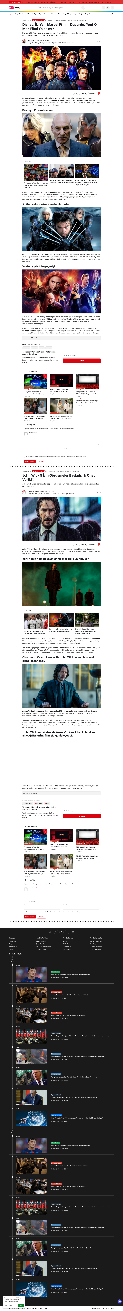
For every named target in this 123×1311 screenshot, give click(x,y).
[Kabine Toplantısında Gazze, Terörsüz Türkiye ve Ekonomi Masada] (61, 1096)
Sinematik (55, 333)
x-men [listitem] (49, 348)
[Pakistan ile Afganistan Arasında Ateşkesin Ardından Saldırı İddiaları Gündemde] (61, 1055)
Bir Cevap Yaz (30, 425)
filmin (37, 643)
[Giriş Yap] (112, 8)
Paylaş (112, 1308)
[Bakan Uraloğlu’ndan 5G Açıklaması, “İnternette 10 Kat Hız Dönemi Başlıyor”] (61, 1117)
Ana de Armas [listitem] (28, 803)
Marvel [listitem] (34, 348)
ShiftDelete (33, 793)
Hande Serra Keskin (34, 491)
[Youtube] (61, 932)
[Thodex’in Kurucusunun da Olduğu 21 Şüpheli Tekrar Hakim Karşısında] (61, 176)
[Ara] (103, 8)
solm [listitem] (41, 348)
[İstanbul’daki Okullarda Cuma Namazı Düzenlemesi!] (61, 1014)
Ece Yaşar (30, 40)
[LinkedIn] (73, 932)
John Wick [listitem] (38, 803)
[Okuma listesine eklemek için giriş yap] (99, 93)
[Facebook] (67, 932)
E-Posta (65, 448)
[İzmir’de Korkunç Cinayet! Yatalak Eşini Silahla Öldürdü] (61, 994)
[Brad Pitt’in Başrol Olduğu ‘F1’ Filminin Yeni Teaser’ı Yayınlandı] (36, 624)
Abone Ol (82, 360)
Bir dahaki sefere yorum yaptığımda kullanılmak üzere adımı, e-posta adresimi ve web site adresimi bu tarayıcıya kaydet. (56, 456)
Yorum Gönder (29, 461)
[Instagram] (50, 932)
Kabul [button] (20, 1305)
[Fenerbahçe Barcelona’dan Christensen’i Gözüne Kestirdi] (61, 969)
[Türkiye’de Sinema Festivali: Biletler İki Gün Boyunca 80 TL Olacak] (87, 385)
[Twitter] (56, 932)
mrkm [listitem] (47, 803)
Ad (25, 448)
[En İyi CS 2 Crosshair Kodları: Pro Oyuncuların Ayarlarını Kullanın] (61, 624)
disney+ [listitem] (26, 348)
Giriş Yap (41, 461)
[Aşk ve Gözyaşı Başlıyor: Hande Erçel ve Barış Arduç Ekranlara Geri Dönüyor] (61, 409)
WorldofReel (33, 338)
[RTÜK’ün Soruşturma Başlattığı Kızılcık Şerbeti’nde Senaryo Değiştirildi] (35, 409)
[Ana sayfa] (10, 13)
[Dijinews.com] (15, 7)
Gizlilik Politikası (8, 1305)
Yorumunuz (33, 432)
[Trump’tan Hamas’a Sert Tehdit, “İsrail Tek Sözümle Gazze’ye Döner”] (61, 1076)
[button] (108, 8)
